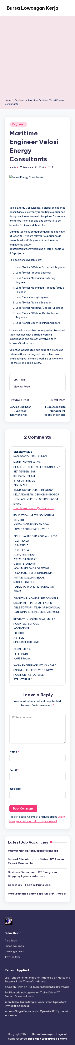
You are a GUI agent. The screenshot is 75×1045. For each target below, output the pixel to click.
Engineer (18, 124)
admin (19, 379)
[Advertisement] (37, 59)
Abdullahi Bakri (14, 987)
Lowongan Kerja (15, 951)
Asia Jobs (11, 940)
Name (14, 751)
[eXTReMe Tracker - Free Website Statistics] (8, 921)
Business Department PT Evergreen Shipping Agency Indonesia (32, 874)
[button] (22, 386)
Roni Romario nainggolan (20, 992)
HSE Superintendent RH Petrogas (48, 987)
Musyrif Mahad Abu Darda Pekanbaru (33, 850)
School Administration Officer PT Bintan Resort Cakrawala (36, 861)
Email (14, 770)
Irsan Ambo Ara (14, 1002)
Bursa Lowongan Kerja (32, 8)
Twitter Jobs (13, 957)
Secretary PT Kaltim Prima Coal (29, 885)
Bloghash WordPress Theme (47, 1038)
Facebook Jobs (14, 946)
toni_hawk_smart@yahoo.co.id (33, 508)
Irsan (8, 1011)
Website (15, 788)
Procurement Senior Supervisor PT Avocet (37, 893)
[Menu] (68, 8)
